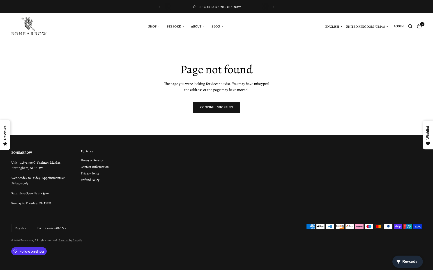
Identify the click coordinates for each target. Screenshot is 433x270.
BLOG (216, 26)
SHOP (152, 26)
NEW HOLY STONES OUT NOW (220, 7)
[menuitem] (154, 26)
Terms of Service (92, 160)
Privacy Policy (90, 173)
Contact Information (95, 167)
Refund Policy (90, 180)
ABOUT (196, 26)
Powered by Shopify (70, 240)
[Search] (410, 26)
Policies (87, 151)
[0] (418, 26)
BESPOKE (174, 26)
